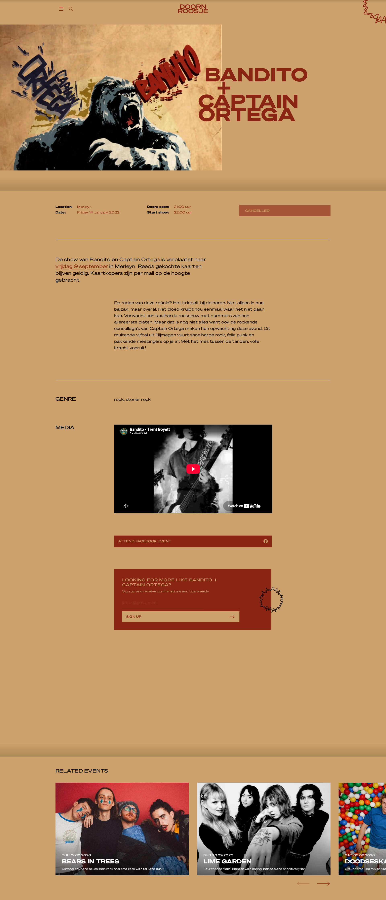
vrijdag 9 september (81, 266)
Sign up (134, 616)
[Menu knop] (61, 8)
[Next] (323, 883)
